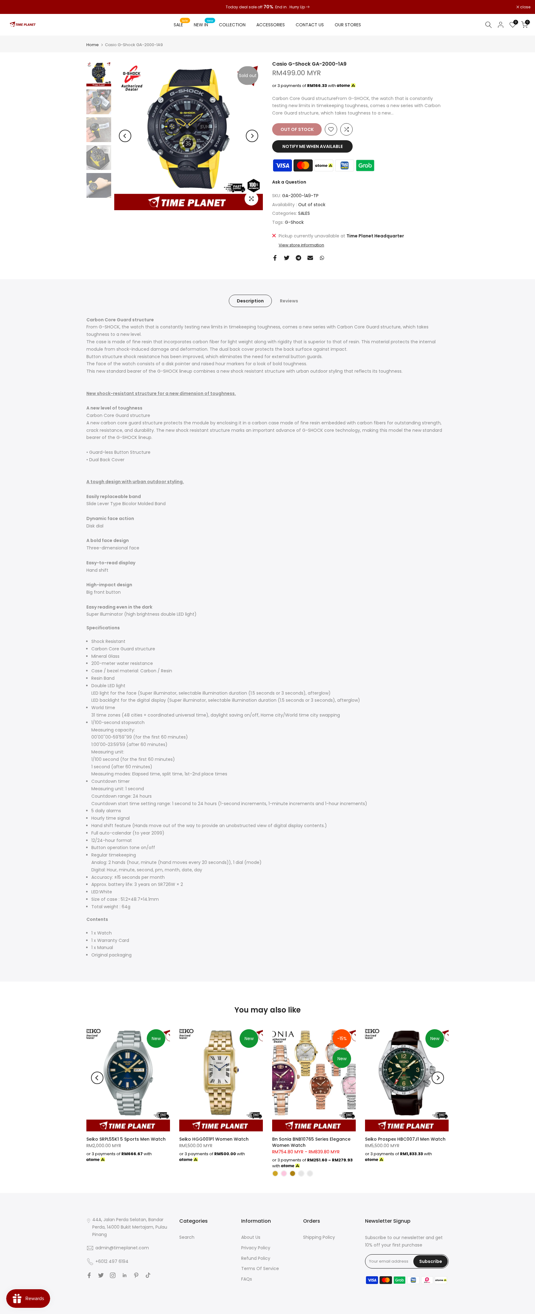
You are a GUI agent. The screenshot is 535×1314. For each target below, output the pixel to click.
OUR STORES (348, 25)
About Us (250, 1237)
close (13, 7)
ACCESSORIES (270, 25)
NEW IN (203, 24)
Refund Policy (255, 1258)
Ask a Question (289, 182)
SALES (304, 213)
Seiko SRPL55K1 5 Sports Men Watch (126, 1139)
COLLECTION (232, 25)
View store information (301, 245)
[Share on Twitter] (286, 258)
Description (250, 300)
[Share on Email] (310, 258)
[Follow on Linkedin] (124, 1275)
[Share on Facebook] (275, 258)
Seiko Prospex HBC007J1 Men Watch (405, 1139)
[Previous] (125, 136)
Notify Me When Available (312, 146)
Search (186, 1237)
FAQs (246, 1279)
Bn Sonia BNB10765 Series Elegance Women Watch (311, 1142)
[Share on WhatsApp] (322, 258)
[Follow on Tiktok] (148, 1275)
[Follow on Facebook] (89, 1275)
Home (92, 45)
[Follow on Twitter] (101, 1275)
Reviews (289, 300)
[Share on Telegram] (298, 258)
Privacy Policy (255, 1248)
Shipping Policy (319, 1237)
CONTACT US (310, 25)
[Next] (252, 136)
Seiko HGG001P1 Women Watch (214, 1139)
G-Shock (294, 222)
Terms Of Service (260, 1268)
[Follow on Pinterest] (136, 1275)
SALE (181, 24)
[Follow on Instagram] (112, 1275)
